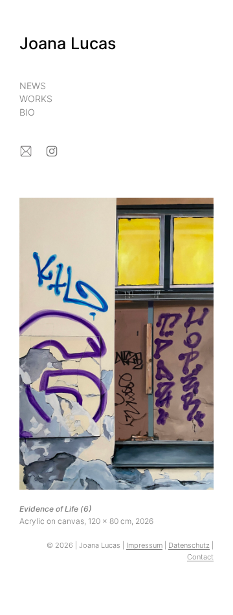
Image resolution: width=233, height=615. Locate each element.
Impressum (144, 545)
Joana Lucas (67, 43)
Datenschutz (189, 545)
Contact (200, 556)
